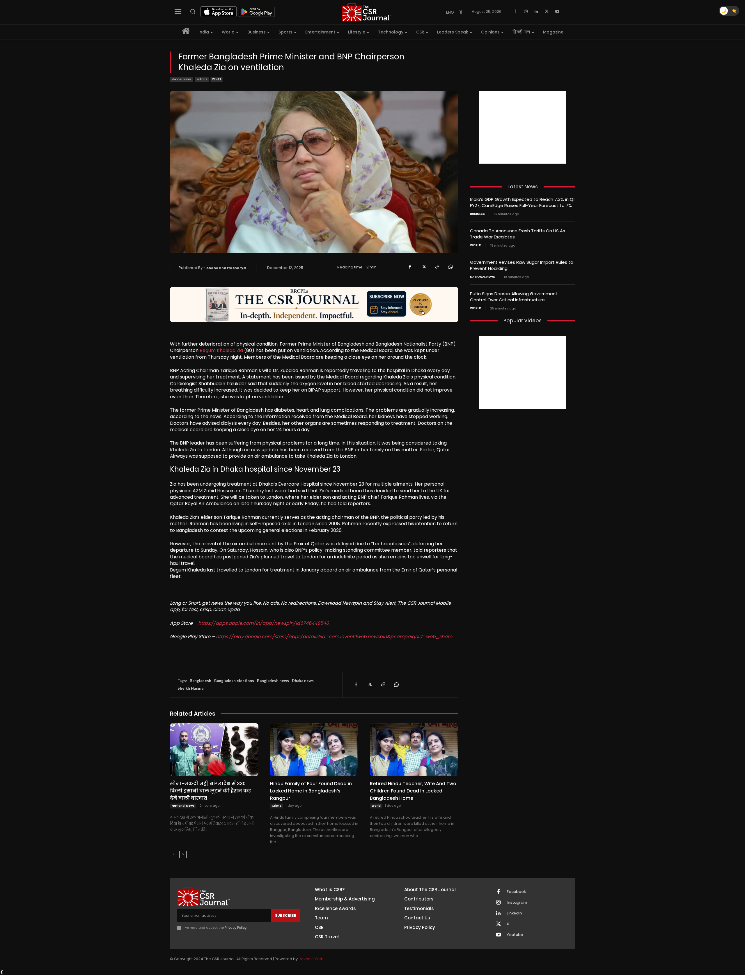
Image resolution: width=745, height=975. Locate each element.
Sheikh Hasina (190, 688)
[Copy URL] (437, 267)
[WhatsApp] (450, 267)
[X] (547, 12)
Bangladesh (200, 680)
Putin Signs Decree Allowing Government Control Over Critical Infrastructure (514, 297)
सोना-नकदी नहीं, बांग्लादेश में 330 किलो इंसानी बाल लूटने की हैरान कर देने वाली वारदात (210, 790)
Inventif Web (312, 959)
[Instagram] (526, 12)
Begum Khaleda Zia (221, 350)
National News (183, 806)
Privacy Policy (235, 927)
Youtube (515, 934)
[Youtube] (557, 12)
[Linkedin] (536, 12)
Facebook (516, 891)
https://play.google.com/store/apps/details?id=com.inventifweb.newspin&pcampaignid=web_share (334, 636)
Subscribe (285, 915)
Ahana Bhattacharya (226, 268)
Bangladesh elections (234, 680)
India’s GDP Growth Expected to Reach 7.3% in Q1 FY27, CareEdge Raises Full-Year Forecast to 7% (522, 202)
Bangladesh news (273, 680)
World (216, 79)
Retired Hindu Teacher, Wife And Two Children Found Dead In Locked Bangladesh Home (413, 790)
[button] (193, 11)
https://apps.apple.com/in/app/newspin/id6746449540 (263, 623)
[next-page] (183, 854)
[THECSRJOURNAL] (366, 12)
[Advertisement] (522, 127)
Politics (201, 79)
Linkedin (514, 913)
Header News (181, 79)
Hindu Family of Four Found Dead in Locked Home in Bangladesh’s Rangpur (311, 790)
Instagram (517, 902)
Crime (276, 806)
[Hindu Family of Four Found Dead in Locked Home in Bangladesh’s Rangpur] (314, 749)
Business (477, 214)
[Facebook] (515, 12)
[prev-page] (173, 854)
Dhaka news (303, 680)
